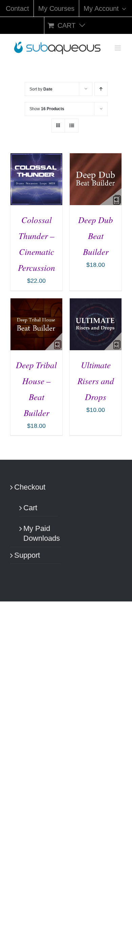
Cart (30, 507)
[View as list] (71, 125)
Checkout (29, 487)
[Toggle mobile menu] (118, 48)
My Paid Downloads (38, 533)
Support (27, 555)
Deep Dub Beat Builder (95, 235)
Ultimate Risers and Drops (96, 380)
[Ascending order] (101, 89)
